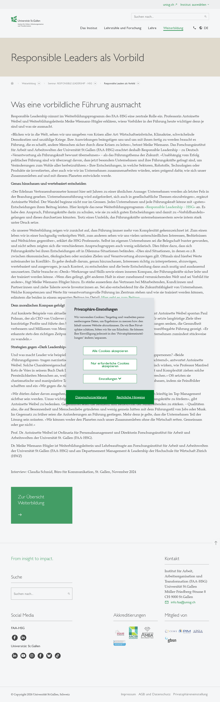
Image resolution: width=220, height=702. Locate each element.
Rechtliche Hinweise (131, 397)
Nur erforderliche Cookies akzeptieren (110, 364)
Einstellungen (108, 379)
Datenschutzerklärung (91, 397)
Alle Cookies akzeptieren (110, 351)
